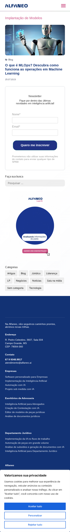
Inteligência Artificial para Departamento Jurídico (31, 451)
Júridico (36, 273)
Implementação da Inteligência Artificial (26, 381)
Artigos (11, 273)
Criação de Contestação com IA (22, 408)
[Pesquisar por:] (35, 183)
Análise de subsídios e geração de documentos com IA (34, 447)
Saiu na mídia (54, 280)
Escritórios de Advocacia (19, 398)
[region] (35, 501)
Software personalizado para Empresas (26, 376)
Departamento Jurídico (18, 433)
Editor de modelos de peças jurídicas (25, 412)
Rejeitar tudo (35, 524)
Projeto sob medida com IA (19, 389)
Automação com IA (15, 385)
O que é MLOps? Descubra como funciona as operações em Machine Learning (33, 69)
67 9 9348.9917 (13, 359)
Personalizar (35, 515)
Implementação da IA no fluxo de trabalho (27, 438)
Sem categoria (15, 287)
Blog (10, 59)
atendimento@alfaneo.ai (18, 362)
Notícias (36, 280)
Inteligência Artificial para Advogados (24, 404)
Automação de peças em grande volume (27, 442)
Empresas (10, 371)
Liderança (51, 273)
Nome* (16, 114)
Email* (16, 126)
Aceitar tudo (35, 506)
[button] (63, 5)
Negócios (21, 280)
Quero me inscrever (35, 145)
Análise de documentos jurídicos (22, 416)
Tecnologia (35, 287)
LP (8, 280)
